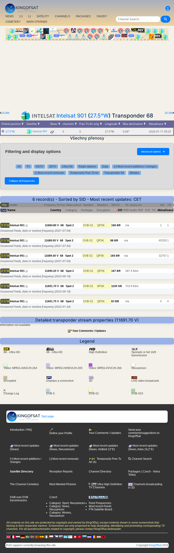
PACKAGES (83, 16)
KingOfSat (155, 545)
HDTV (39, 166)
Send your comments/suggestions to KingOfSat (144, 433)
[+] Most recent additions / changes (135, 166)
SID (120, 210)
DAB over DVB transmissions (19, 499)
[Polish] (51, 536)
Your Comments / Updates (89, 330)
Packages (134, 471)
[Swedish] (27, 536)
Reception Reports (60, 471)
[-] (29, 16)
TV (28, 166)
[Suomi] (70, 536)
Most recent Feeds (100, 506)
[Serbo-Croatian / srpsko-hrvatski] (89, 536)
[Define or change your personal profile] (167, 8)
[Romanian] (94, 536)
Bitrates (134, 173)
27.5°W (99, 115)
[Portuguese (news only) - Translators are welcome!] (37, 536)
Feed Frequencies (100, 503)
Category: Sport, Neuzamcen (67, 503)
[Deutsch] (23, 536)
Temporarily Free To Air (84, 173)
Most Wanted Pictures (62, 484)
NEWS (9, 16)
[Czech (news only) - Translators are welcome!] (56, 536)
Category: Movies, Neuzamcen (60, 514)
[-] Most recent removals (49, 173)
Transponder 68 (114, 173)
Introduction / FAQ (21, 429)
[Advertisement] (87, 74)
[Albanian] (104, 536)
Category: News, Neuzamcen (59, 508)
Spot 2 (70, 225)
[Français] (13, 536)
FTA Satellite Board (100, 509)
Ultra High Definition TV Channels (105, 486)
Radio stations (87, 166)
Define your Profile (60, 433)
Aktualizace (165, 210)
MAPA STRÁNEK (37, 21)
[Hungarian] (99, 536)
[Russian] (84, 536)
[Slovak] (61, 536)
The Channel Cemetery (24, 484)
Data (105, 166)
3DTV (52, 166)
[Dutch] (18, 536)
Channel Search (141, 458)
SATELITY (42, 16)
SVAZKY (102, 16)
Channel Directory (100, 471)
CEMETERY (13, 21)
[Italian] (46, 536)
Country (55, 210)
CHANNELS (62, 16)
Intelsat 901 (71, 115)
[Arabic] (75, 536)
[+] (20, 16)
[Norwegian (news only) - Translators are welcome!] (32, 536)
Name (11, 210)
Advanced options (153, 151)
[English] (8, 536)
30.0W (169, 113)
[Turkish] (80, 536)
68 (62, 225)
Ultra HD (67, 166)
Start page (47, 416)
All (19, 166)
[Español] (42, 536)
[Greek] (65, 536)
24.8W (5, 113)
